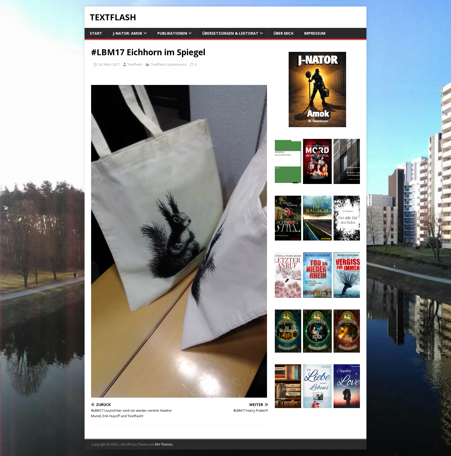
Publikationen (172, 33)
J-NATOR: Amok (127, 33)
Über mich (283, 33)
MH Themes (164, 444)
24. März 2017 (109, 64)
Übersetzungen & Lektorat (230, 33)
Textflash (134, 64)
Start (96, 33)
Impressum (314, 33)
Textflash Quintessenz (169, 64)
